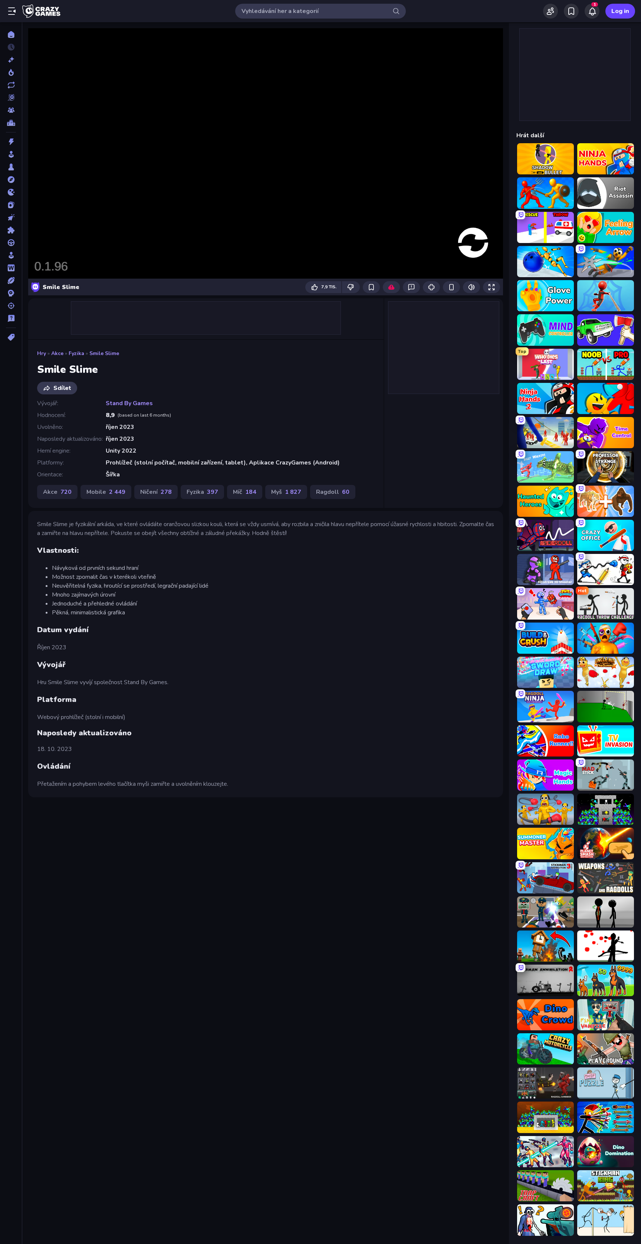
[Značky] (11, 337)
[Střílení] (11, 305)
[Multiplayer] (11, 110)
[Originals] (11, 97)
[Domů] (11, 34)
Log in (620, 11)
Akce (57, 353)
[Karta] (11, 204)
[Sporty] (11, 280)
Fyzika (76, 353)
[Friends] (550, 11)
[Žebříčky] (11, 122)
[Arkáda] (11, 154)
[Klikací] (11, 217)
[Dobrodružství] (11, 179)
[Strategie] (11, 293)
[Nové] (11, 59)
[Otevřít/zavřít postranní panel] (12, 11)
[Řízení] (11, 242)
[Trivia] (11, 318)
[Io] (11, 192)
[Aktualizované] (11, 85)
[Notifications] (592, 11)
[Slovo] (11, 268)
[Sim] (11, 255)
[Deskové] (11, 167)
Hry (41, 353)
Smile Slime (104, 353)
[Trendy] (11, 72)
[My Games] (571, 11)
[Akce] (11, 141)
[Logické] (11, 230)
